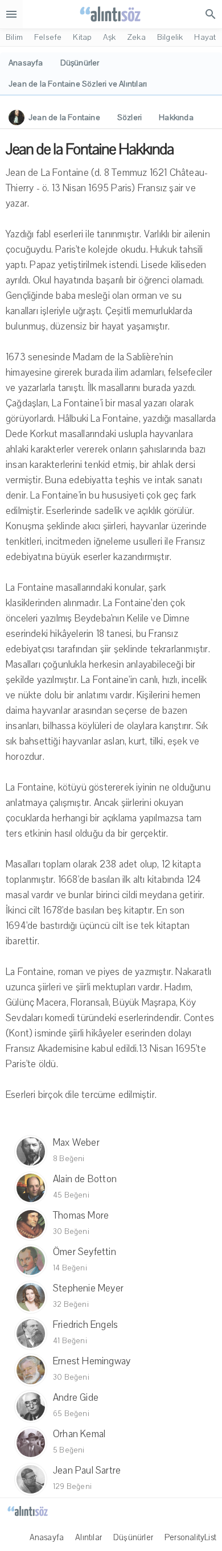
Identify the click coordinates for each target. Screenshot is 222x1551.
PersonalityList (190, 1537)
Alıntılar (88, 1537)
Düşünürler (133, 1537)
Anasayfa (47, 1537)
